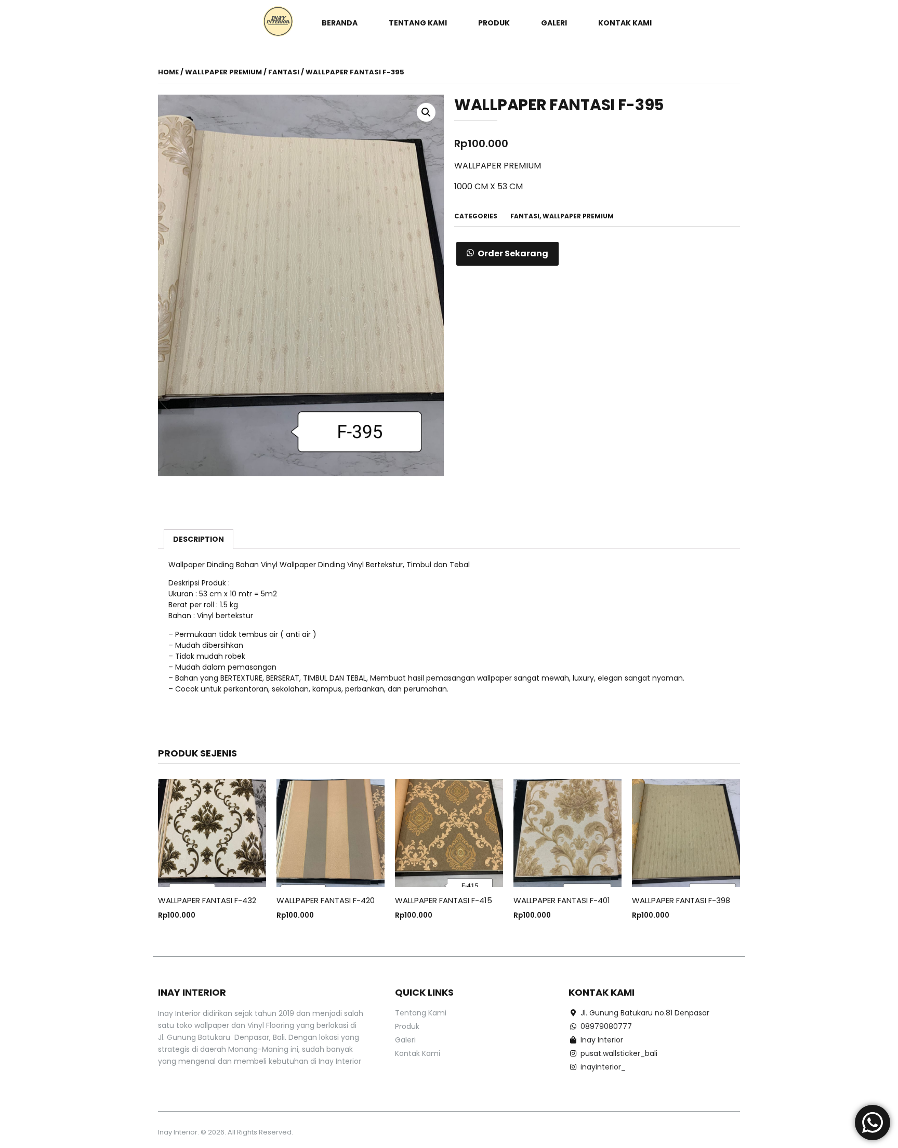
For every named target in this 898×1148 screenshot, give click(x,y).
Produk (494, 23)
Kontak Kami (625, 23)
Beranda (340, 23)
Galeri (554, 23)
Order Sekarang (513, 253)
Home (168, 72)
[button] (507, 254)
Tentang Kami (418, 23)
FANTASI (283, 72)
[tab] (198, 539)
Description (198, 539)
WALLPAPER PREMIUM (223, 72)
